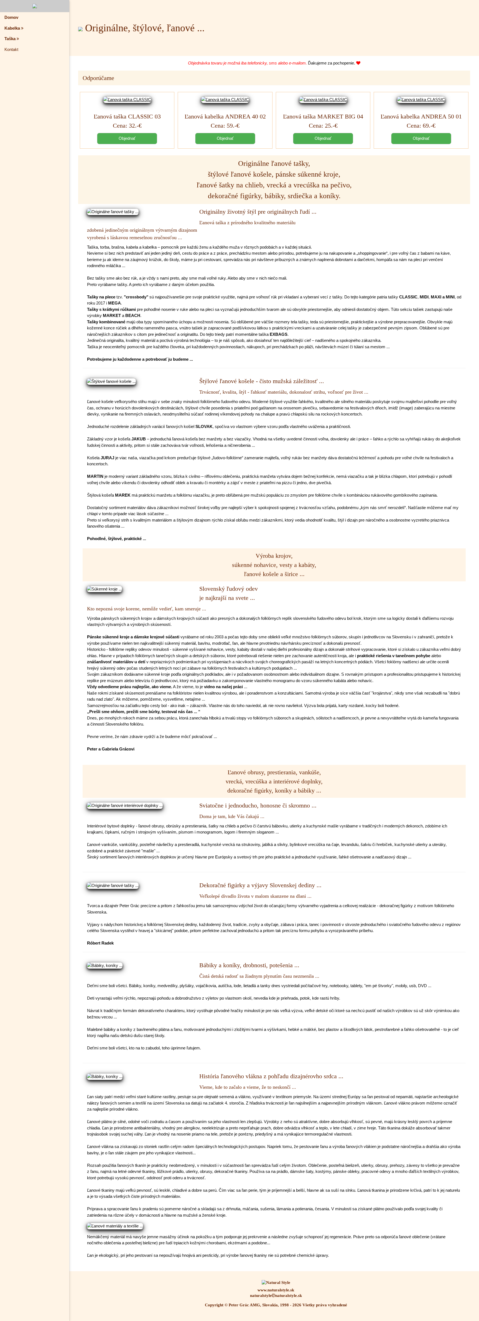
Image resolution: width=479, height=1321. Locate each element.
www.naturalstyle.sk (276, 1290)
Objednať (127, 138)
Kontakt (11, 49)
